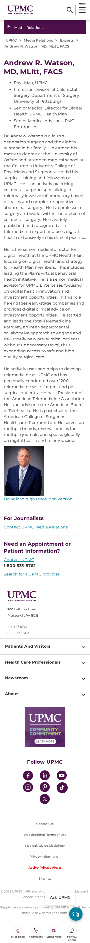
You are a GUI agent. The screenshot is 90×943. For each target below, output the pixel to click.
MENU (82, 3)
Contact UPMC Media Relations (36, 527)
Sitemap (45, 878)
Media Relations (29, 27)
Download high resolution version (38, 499)
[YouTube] (62, 776)
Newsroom (16, 678)
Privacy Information (45, 856)
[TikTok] (62, 787)
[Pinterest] (45, 788)
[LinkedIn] (45, 776)
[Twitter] (45, 799)
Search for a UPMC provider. (32, 574)
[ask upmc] (75, 914)
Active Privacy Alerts (45, 867)
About (11, 693)
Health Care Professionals (33, 662)
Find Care (18, 937)
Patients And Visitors (27, 646)
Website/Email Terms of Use (45, 835)
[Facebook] (28, 776)
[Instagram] (28, 788)
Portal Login (72, 939)
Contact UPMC (19, 559)
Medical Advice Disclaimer (45, 845)
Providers (36, 937)
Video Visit (54, 937)
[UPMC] (20, 9)
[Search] (70, 10)
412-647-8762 (17, 627)
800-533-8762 (18, 633)
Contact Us (45, 824)
